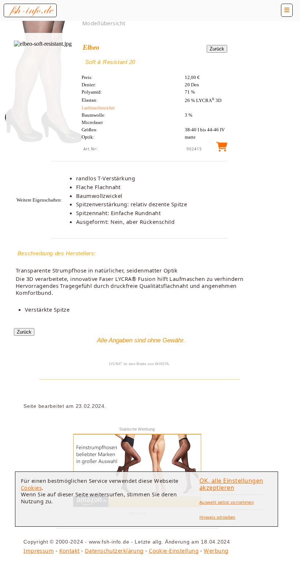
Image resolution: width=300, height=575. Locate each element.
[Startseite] (30, 10)
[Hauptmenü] (287, 10)
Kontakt (69, 550)
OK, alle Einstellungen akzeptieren (231, 484)
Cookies (31, 487)
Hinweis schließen (217, 517)
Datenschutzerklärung (114, 550)
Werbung (216, 550)
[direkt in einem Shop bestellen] (221, 148)
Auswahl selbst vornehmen (226, 502)
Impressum (38, 550)
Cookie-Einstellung (174, 550)
